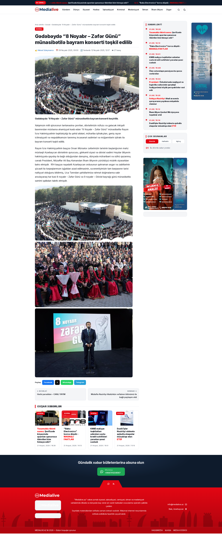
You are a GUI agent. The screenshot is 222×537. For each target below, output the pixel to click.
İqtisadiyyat (108, 9)
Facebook (48, 382)
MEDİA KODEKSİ (180, 530)
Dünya (76, 9)
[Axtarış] (178, 9)
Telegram (80, 382)
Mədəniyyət (133, 9)
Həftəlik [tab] (165, 141)
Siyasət (86, 9)
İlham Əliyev (157, 9)
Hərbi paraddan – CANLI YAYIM (51, 392)
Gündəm (66, 9)
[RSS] (113, 484)
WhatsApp (67, 382)
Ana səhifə (39, 25)
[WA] (108, 484)
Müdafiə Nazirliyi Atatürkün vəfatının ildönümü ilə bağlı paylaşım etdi (114, 394)
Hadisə (96, 9)
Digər (169, 9)
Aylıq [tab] (178, 141)
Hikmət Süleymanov (46, 50)
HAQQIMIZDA (157, 530)
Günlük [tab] (152, 141)
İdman (145, 9)
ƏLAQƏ (168, 530)
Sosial (47, 25)
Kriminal (121, 9)
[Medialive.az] (47, 496)
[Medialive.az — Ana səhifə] (46, 9)
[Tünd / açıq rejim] (184, 9)
